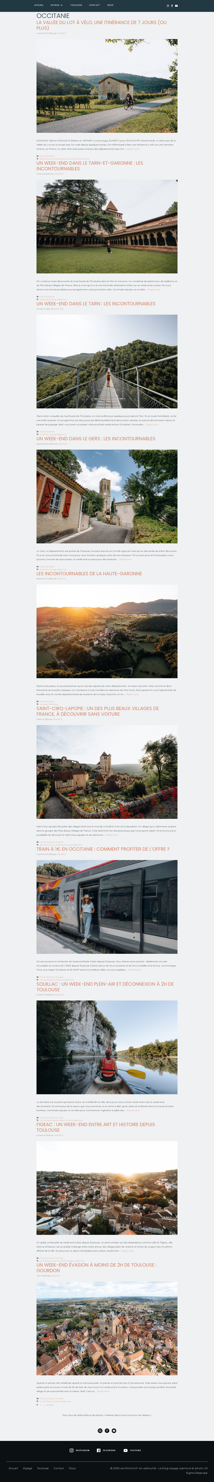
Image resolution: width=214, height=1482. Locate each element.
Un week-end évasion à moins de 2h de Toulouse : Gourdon (97, 1268)
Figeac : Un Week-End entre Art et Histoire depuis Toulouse (96, 1127)
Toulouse (52, 299)
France (43, 156)
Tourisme (85, 159)
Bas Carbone (45, 159)
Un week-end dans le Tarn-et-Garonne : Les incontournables (90, 166)
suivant (48, 1404)
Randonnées (57, 1120)
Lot (53, 845)
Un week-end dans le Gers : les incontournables (96, 438)
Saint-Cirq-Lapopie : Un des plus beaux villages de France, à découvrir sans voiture (98, 711)
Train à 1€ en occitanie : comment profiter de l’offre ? (103, 849)
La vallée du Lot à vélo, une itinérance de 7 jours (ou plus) (102, 25)
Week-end (61, 299)
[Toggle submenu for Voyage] (61, 5)
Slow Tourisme (73, 159)
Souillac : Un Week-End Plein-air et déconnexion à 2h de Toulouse (105, 987)
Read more (133, 148)
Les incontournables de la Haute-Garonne (89, 573)
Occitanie (50, 156)
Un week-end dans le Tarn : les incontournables (96, 303)
